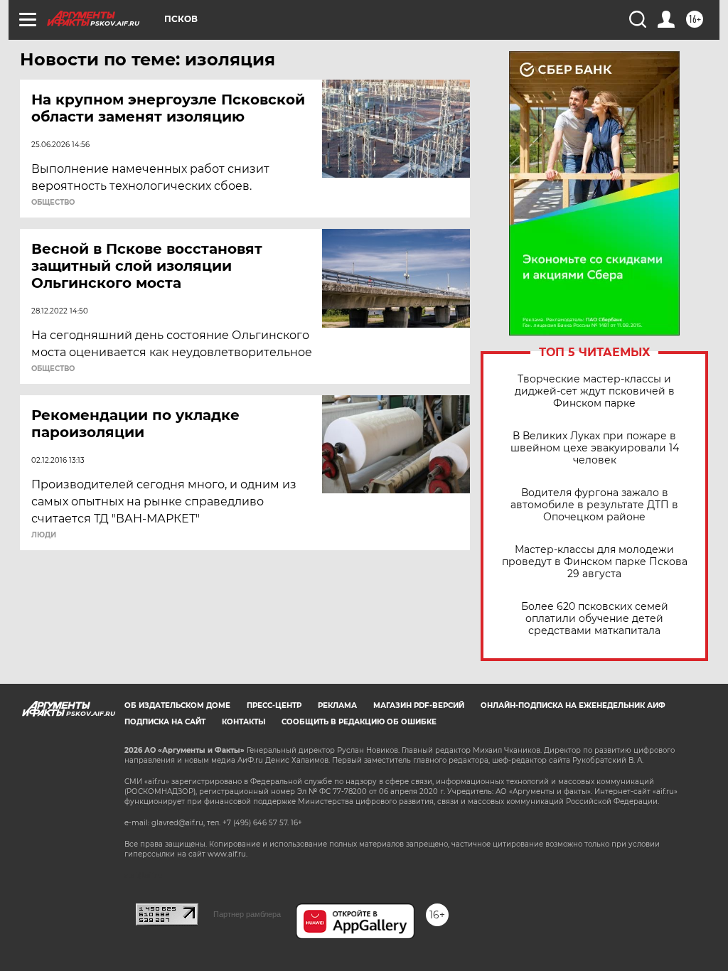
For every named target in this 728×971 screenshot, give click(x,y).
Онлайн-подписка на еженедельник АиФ (573, 705)
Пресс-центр (274, 705)
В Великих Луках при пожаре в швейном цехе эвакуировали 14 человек (594, 448)
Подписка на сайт (164, 721)
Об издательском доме (177, 705)
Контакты (243, 721)
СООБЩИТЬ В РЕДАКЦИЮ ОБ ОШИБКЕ (359, 721)
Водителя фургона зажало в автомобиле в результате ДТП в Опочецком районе (594, 505)
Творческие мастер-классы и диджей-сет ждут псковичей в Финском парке (595, 391)
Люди (43, 535)
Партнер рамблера (247, 914)
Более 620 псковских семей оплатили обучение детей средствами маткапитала (594, 619)
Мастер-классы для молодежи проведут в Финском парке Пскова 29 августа (594, 562)
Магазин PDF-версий (418, 705)
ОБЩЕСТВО (53, 202)
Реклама (337, 705)
